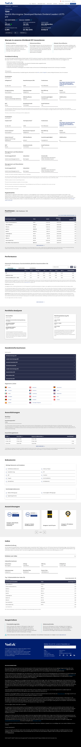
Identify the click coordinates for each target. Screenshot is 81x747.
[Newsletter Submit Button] (75, 647)
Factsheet (8, 32)
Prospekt (22, 32)
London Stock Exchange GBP (12, 359)
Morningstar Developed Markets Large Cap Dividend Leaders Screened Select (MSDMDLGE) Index (67, 84)
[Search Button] (30, 4)
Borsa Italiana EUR (10, 375)
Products (34, 3)
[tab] (40, 556)
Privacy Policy (47, 653)
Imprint (61, 651)
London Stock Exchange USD (12, 368)
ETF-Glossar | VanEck (37, 720)
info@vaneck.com (10, 732)
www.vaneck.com (27, 282)
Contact (46, 651)
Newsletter (73, 3)
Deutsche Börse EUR (10, 372)
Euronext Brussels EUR (11, 365)
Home (45, 650)
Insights (55, 3)
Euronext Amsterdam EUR (12, 362)
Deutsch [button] (73, 1)
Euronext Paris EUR (10, 378)
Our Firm (67, 3)
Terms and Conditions (49, 654)
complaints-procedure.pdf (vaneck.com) (12, 720)
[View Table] (71, 267)
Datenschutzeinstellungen (65, 653)
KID (15, 32)
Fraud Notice (62, 650)
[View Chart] (75, 267)
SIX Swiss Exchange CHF (11, 355)
